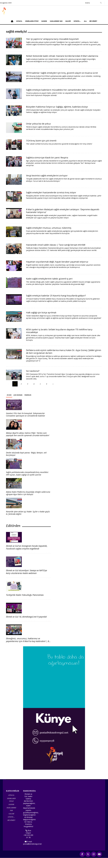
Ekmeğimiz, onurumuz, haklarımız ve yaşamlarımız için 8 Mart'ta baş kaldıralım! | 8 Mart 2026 (27, 641)
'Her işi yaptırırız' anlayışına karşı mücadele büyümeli (52, 39)
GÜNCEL (19, 21)
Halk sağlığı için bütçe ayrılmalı (41, 312)
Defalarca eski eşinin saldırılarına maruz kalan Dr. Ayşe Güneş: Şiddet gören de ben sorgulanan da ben (63, 351)
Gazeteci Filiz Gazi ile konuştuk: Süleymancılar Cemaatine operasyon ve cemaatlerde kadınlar (25, 414)
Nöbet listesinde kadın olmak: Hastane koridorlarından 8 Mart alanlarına (62, 55)
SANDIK (44, 21)
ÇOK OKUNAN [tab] (18, 395)
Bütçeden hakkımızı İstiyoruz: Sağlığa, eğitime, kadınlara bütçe (57, 106)
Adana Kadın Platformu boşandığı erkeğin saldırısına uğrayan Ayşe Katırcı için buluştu (28, 493)
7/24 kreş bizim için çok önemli (41, 140)
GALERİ (68, 21)
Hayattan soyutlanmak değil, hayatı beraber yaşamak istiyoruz (57, 261)
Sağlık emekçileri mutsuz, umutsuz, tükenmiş (48, 227)
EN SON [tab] (9, 395)
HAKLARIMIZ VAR (56, 21)
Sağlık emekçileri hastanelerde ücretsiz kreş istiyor (51, 192)
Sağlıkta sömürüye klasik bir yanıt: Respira (47, 157)
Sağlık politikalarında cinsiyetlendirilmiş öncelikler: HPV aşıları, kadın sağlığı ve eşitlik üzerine (27, 473)
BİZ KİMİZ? (93, 21)
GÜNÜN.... (77, 21)
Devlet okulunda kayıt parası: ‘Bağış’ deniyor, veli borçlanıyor (26, 453)
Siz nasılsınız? (32, 371)
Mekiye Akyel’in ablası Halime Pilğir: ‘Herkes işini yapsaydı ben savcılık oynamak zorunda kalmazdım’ (27, 434)
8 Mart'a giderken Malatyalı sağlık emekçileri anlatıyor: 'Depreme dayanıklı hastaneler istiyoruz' (62, 211)
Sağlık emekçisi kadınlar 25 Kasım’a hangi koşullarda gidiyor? (56, 295)
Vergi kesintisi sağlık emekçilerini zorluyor (47, 175)
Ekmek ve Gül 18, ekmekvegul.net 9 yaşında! (26, 616)
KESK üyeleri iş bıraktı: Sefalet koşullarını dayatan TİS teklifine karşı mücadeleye (59, 331)
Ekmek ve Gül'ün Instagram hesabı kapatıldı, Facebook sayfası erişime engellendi (26, 547)
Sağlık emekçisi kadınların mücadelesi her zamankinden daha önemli (60, 89)
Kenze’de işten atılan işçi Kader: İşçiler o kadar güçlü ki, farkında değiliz (28, 512)
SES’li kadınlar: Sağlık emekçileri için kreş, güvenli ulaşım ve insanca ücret (62, 72)
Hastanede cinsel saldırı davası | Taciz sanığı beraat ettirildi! (55, 244)
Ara (85, 21)
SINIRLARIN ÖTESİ (31, 21)
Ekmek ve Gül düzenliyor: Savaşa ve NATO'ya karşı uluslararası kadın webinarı (26, 572)
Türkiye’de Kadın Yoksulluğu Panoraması (25, 594)
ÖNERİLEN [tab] (27, 395)
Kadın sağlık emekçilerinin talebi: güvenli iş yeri (49, 278)
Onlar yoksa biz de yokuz (38, 123)
